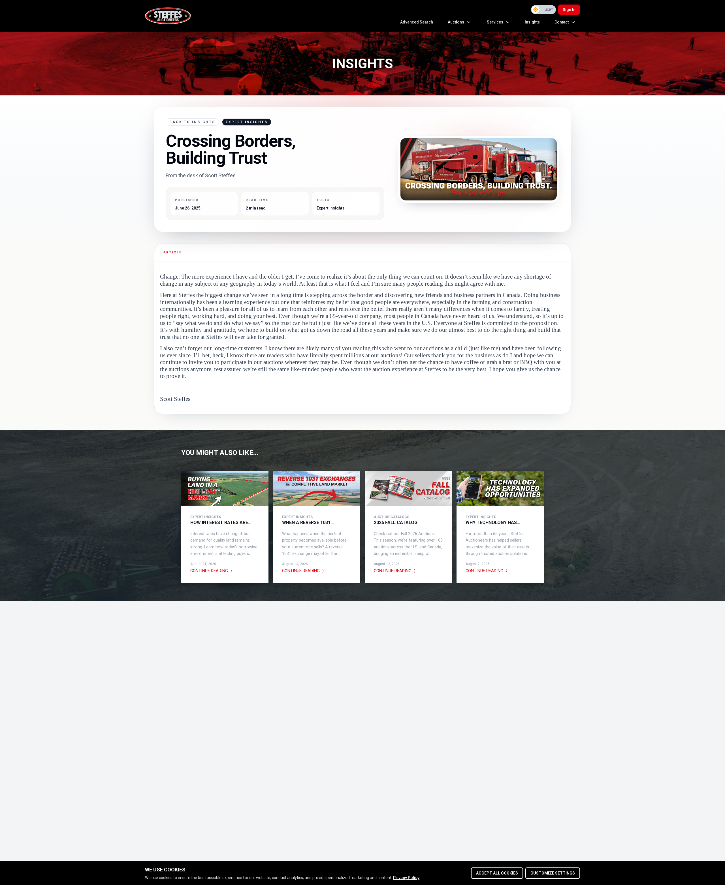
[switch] (543, 9)
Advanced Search (416, 22)
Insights (532, 22)
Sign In (569, 9)
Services (495, 22)
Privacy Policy (406, 877)
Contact (562, 22)
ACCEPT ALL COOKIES (497, 873)
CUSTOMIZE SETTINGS (552, 873)
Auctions (456, 22)
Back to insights (192, 122)
